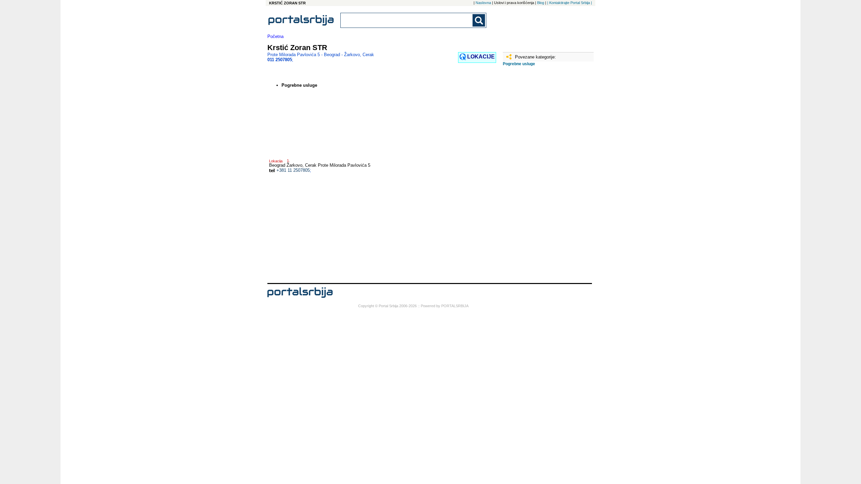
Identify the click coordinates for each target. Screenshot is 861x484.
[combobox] (407, 20)
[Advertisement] (536, 177)
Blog (540, 3)
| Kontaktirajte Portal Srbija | (569, 3)
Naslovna (483, 3)
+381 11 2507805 (293, 170)
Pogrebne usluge (519, 64)
